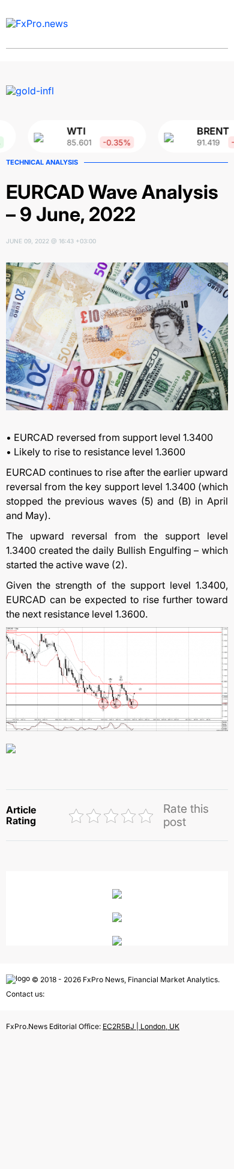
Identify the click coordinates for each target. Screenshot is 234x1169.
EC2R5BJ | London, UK (141, 1026)
